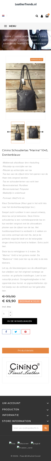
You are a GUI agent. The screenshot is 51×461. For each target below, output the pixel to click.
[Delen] (6, 331)
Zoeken (45, 428)
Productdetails (25, 350)
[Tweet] (16, 331)
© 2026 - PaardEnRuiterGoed (25, 456)
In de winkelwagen (19, 321)
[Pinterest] (26, 331)
